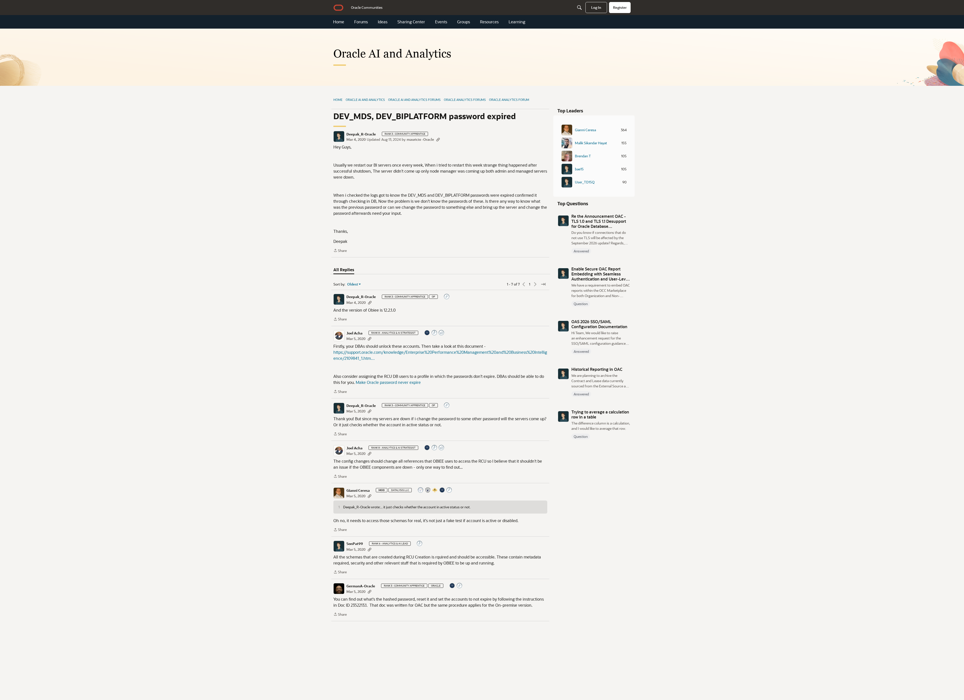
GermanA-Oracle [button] (360, 586)
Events (441, 22)
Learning (517, 22)
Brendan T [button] (583, 156)
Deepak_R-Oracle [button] (361, 134)
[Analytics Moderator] (428, 490)
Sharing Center (411, 22)
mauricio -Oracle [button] (420, 139)
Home (338, 22)
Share (340, 250)
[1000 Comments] (435, 333)
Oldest (352, 284)
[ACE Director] (435, 490)
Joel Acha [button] (354, 333)
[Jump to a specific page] (543, 284)
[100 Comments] (420, 543)
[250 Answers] (449, 490)
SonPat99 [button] (354, 543)
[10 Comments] (447, 297)
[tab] (343, 269)
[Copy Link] (438, 139)
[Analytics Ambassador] (421, 490)
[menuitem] (367, 7)
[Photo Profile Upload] (427, 333)
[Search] (579, 7)
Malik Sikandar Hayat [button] (591, 143)
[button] (338, 136)
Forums (361, 22)
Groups (463, 22)
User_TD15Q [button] (584, 182)
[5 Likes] (442, 333)
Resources (489, 22)
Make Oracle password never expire (388, 382)
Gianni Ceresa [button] (358, 490)
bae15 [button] (579, 169)
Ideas (382, 22)
